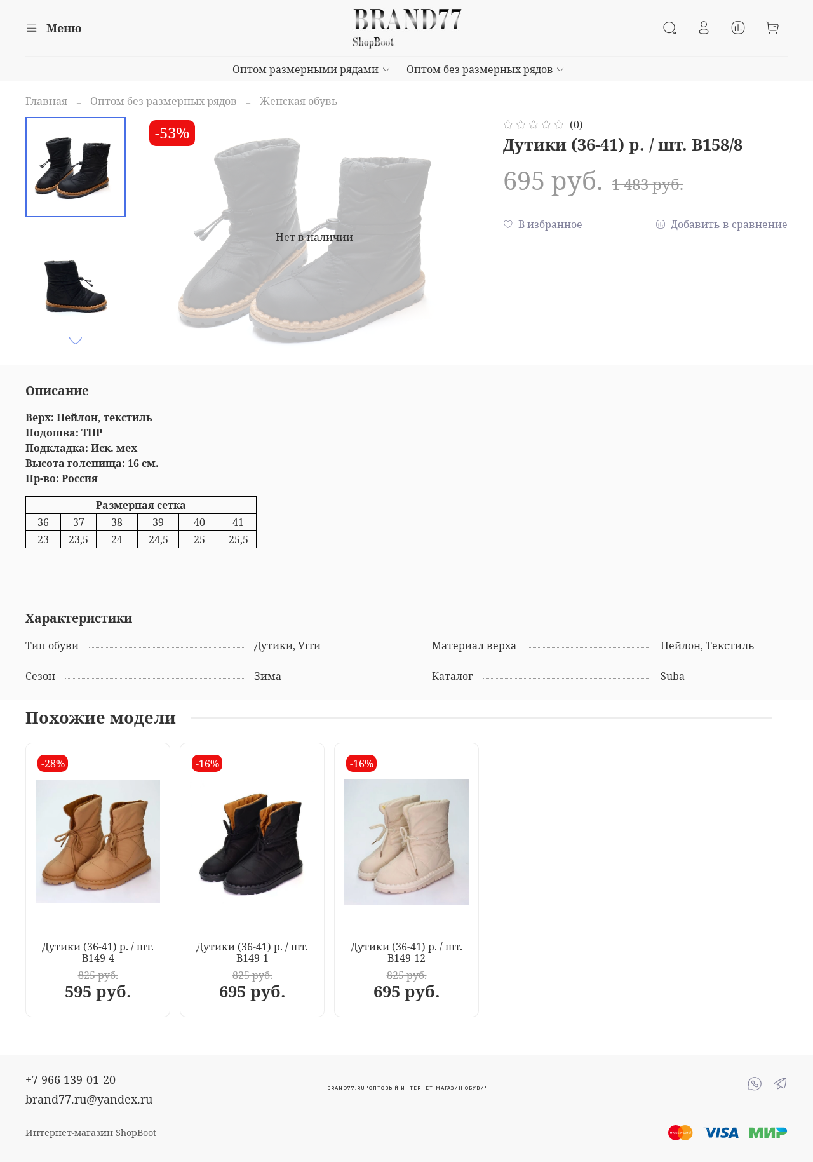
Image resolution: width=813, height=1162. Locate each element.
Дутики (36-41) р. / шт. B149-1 (252, 952)
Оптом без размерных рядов (479, 69)
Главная (46, 101)
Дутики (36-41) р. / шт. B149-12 (406, 952)
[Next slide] (75, 340)
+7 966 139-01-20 (70, 1079)
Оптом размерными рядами (305, 69)
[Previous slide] (171, 237)
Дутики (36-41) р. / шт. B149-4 (98, 952)
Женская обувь (299, 101)
